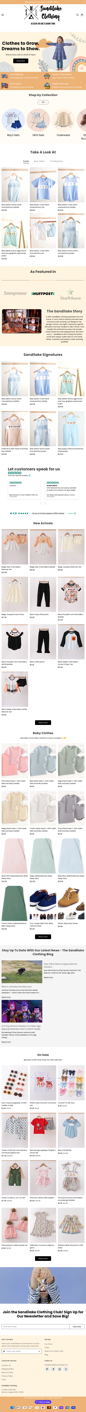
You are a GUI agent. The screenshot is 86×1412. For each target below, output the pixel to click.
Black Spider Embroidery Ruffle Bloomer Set (14, 707)
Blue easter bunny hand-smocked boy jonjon (68, 248)
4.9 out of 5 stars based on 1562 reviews (48, 510)
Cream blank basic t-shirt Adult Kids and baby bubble (43, 826)
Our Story (48, 1340)
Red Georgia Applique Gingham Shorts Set (43, 1148)
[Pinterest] (47, 1365)
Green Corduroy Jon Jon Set (13, 1194)
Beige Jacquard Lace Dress (13, 611)
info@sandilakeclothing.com (56, 1361)
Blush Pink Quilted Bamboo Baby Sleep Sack (15, 873)
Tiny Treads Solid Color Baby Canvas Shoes (41, 921)
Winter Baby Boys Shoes (68, 920)
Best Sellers (39, 157)
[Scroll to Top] (81, 1400)
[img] (44, 469)
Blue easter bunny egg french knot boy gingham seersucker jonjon (14, 249)
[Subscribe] (39, 1347)
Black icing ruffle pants (39, 611)
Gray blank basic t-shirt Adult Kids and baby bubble (70, 826)
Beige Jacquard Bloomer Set (69, 563)
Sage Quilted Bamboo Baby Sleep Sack (41, 873)
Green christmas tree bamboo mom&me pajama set (14, 1148)
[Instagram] (59, 1365)
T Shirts (38, 135)
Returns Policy (7, 1369)
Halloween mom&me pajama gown (42, 1243)
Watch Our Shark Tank (54, 1347)
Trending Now (56, 157)
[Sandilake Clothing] (43, 15)
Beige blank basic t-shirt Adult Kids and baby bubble (14, 826)
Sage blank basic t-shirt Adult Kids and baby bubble (70, 778)
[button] (82, 14)
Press (47, 1344)
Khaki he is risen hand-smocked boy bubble (15, 446)
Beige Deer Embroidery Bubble (42, 563)
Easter (26, 157)
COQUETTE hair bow (66, 1099)
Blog (46, 1351)
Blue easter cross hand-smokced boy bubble (68, 202)
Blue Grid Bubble (64, 1147)
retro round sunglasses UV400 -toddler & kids (15, 1100)
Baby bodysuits (13, 135)
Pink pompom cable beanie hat (15, 1242)
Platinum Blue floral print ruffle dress (70, 1243)
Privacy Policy (7, 1372)
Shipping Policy (8, 1365)
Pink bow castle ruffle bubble (42, 1194)
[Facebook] (53, 1365)
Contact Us (6, 1362)
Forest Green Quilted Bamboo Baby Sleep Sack (14, 921)
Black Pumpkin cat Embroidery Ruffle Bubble (14, 659)
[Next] (46, 102)
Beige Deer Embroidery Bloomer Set (11, 564)
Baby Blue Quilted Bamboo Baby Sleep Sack (71, 873)
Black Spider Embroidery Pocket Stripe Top (68, 659)
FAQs (4, 1376)
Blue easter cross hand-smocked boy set (40, 248)
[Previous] (39, 102)
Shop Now (21, 61)
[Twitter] (65, 1365)
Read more (6, 994)
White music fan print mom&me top (43, 1100)
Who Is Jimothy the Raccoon (17, 983)
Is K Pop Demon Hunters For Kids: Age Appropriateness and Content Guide (21, 1024)
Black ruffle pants (37, 658)
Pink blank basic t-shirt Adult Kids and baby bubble (13, 778)
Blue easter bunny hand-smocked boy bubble (12, 202)
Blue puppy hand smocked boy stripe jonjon (70, 446)
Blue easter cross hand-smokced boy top (40, 202)
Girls (63, 135)
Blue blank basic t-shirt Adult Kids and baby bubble (42, 778)
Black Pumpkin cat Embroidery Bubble (70, 612)
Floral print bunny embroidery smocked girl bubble (70, 1195)
